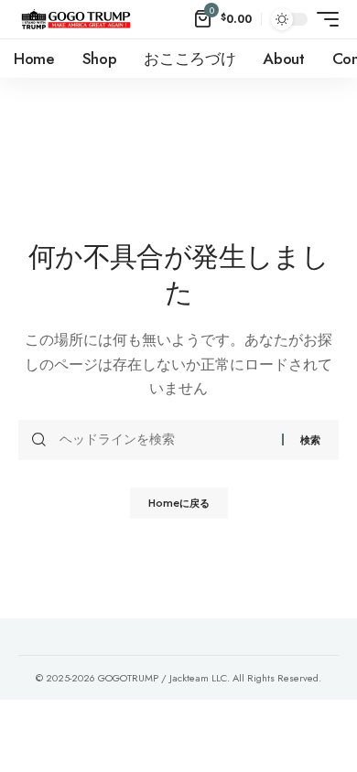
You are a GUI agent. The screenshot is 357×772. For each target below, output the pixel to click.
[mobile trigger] (323, 19)
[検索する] (164, 440)
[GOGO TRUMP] (76, 19)
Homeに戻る (179, 503)
